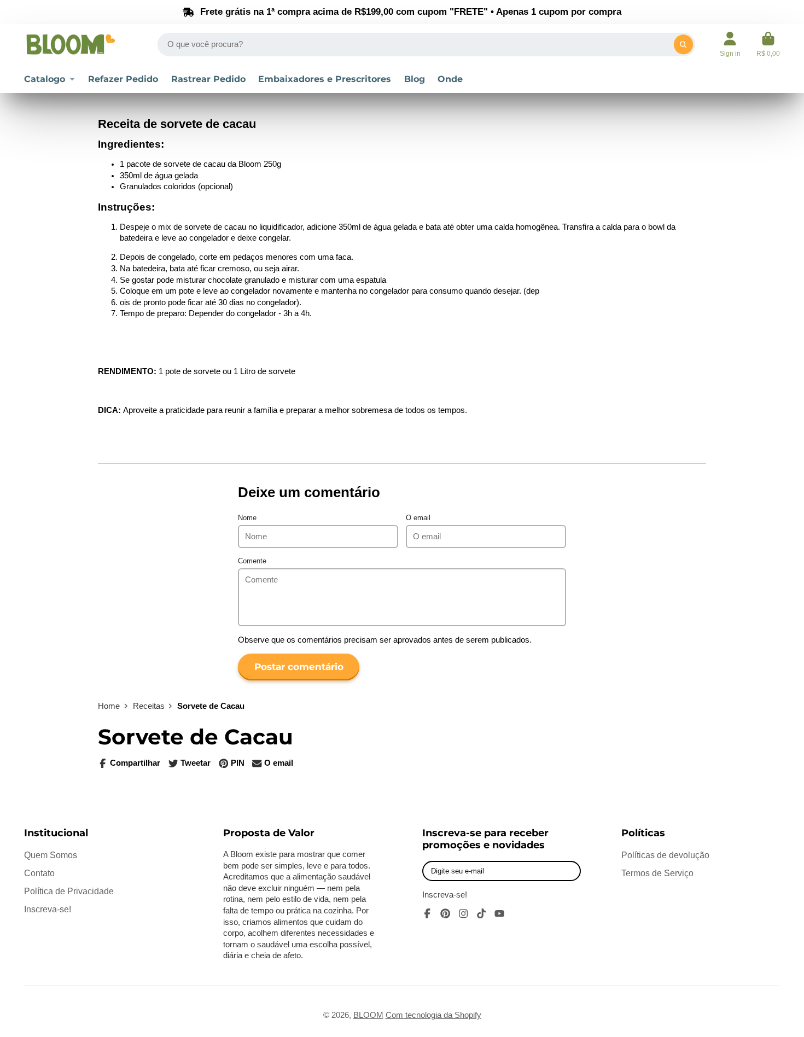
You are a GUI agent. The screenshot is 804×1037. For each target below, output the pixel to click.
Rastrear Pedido (208, 78)
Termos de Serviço (657, 873)
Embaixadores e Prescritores (324, 78)
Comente (252, 561)
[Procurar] (683, 44)
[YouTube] (499, 913)
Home (109, 706)
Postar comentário (298, 666)
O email (418, 518)
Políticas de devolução (665, 855)
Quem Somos (50, 855)
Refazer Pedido (123, 78)
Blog (414, 78)
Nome (247, 518)
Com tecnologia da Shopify (433, 1015)
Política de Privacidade (69, 891)
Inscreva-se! (47, 909)
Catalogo (44, 78)
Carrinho (768, 44)
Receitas (149, 706)
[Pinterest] (445, 913)
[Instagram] (463, 913)
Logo (70, 44)
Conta (730, 44)
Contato (39, 873)
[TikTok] (481, 913)
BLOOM (368, 1015)
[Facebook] (427, 913)
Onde (450, 78)
